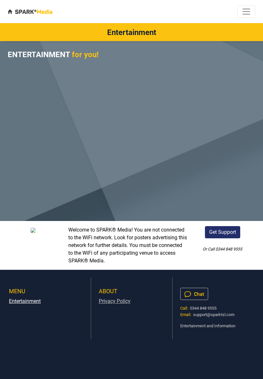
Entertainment (25, 301)
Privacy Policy (115, 301)
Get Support (222, 232)
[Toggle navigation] (246, 11)
